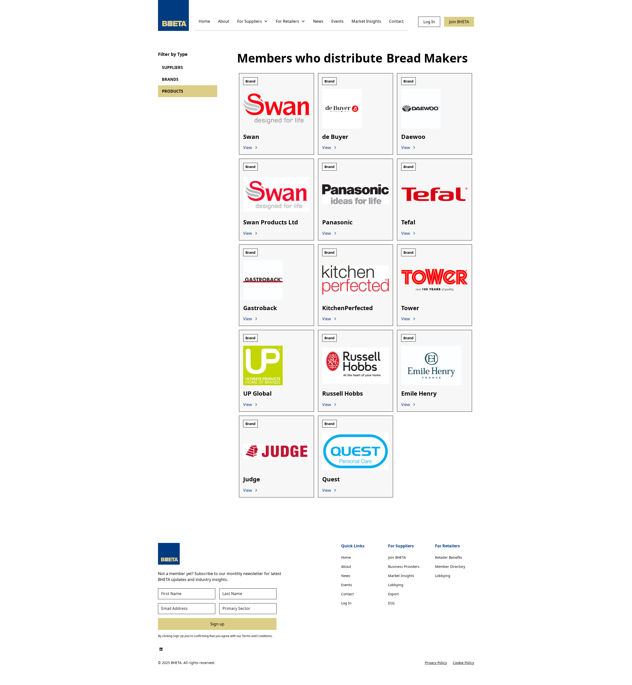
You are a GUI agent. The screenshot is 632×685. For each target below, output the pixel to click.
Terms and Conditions (257, 636)
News (318, 21)
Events (337, 21)
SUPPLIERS (172, 67)
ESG (391, 603)
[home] (173, 15)
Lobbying (395, 584)
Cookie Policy (463, 662)
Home (204, 21)
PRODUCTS (172, 91)
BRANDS (170, 79)
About (223, 21)
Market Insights (366, 21)
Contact (396, 21)
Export (393, 594)
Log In (429, 21)
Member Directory (450, 566)
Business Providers (403, 566)
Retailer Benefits (448, 557)
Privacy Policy (436, 662)
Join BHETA (459, 21)
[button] (252, 21)
